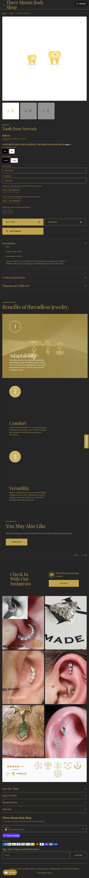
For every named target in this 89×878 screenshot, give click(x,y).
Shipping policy (54, 869)
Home (4, 14)
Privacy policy (41, 869)
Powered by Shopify (38, 821)
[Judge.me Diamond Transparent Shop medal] (37, 765)
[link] (50, 576)
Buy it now (10, 223)
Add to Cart (51, 223)
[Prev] (75, 556)
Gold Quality (9, 148)
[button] (3, 4)
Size (6, 158)
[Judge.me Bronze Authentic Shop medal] (66, 765)
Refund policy (29, 869)
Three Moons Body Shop (19, 821)
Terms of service (16, 869)
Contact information (69, 869)
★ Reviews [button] (85, 441)
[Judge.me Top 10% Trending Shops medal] (56, 773)
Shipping (5, 140)
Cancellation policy (43, 873)
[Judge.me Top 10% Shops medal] (76, 765)
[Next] (82, 556)
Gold (11, 14)
